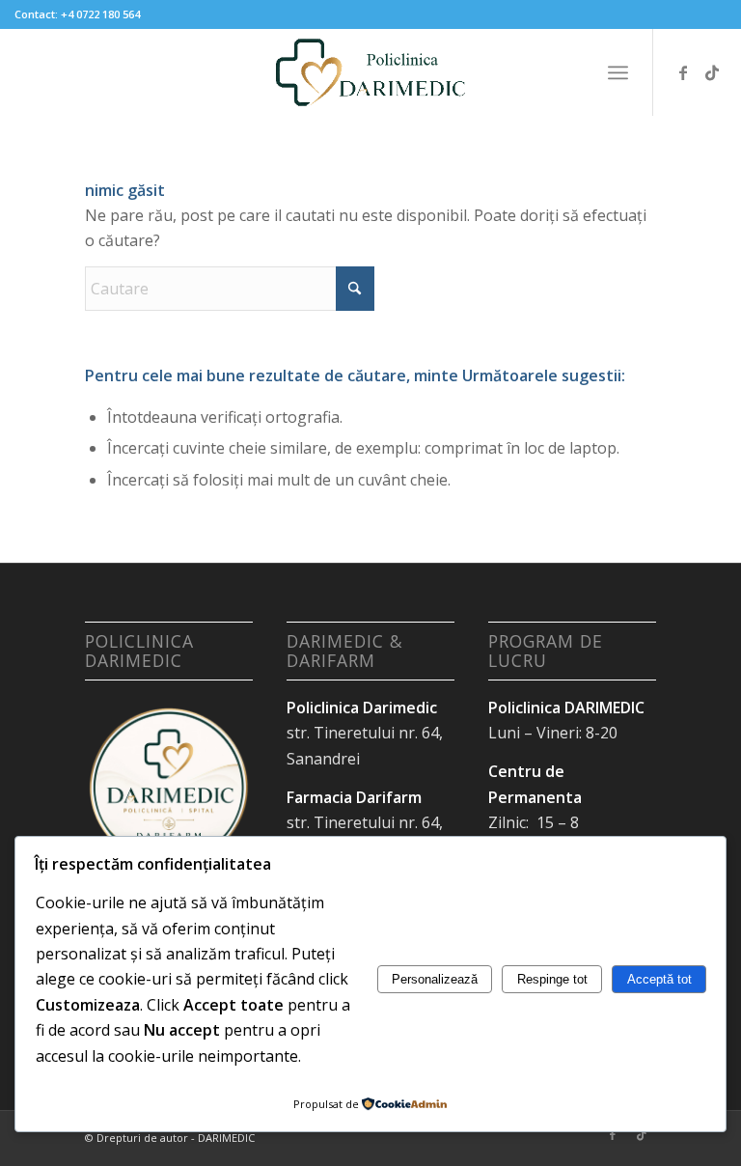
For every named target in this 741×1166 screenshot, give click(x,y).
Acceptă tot (659, 979)
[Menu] (618, 72)
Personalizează (435, 979)
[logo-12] (370, 72)
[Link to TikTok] (712, 72)
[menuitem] (618, 72)
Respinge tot (552, 979)
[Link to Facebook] (683, 72)
